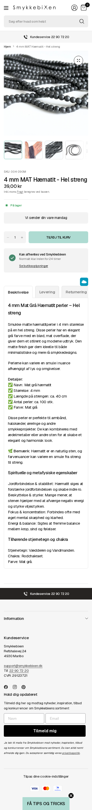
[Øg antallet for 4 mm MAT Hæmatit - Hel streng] (22, 237)
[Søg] (81, 21)
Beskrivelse (18, 292)
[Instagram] (17, 687)
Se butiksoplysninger (33, 266)
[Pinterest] (25, 687)
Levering (47, 291)
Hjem (7, 46)
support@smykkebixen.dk (23, 666)
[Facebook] (8, 687)
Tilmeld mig (44, 731)
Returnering (76, 291)
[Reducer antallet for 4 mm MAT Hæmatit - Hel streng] (8, 237)
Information (14, 618)
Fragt (20, 191)
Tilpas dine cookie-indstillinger (46, 776)
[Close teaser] (71, 795)
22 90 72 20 (19, 670)
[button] (46, 803)
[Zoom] (78, 60)
